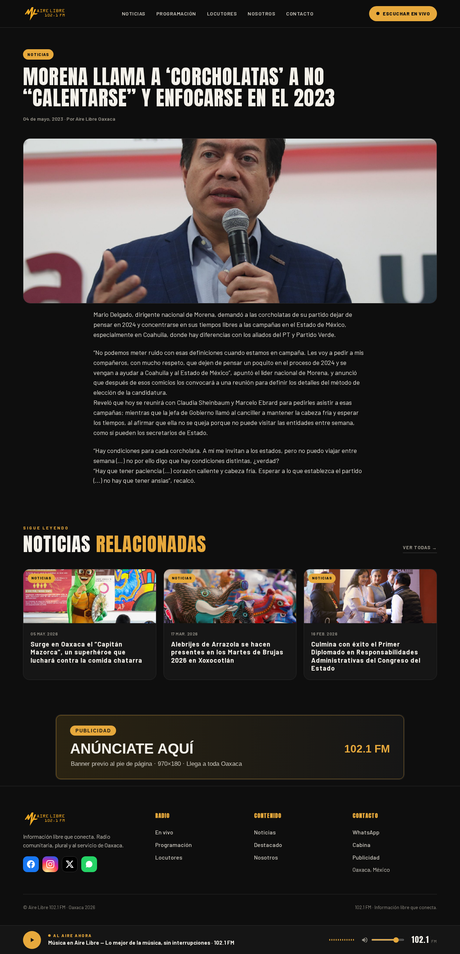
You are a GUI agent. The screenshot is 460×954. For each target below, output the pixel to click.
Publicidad (366, 857)
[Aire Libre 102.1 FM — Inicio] (44, 13)
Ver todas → (420, 547)
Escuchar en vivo (406, 14)
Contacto (299, 13)
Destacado (268, 844)
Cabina (362, 844)
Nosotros (261, 13)
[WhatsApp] (89, 864)
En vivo (164, 832)
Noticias (134, 13)
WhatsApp (366, 832)
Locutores (222, 13)
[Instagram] (50, 864)
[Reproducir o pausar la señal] (32, 940)
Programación (176, 13)
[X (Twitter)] (70, 864)
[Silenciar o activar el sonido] (364, 940)
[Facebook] (31, 864)
